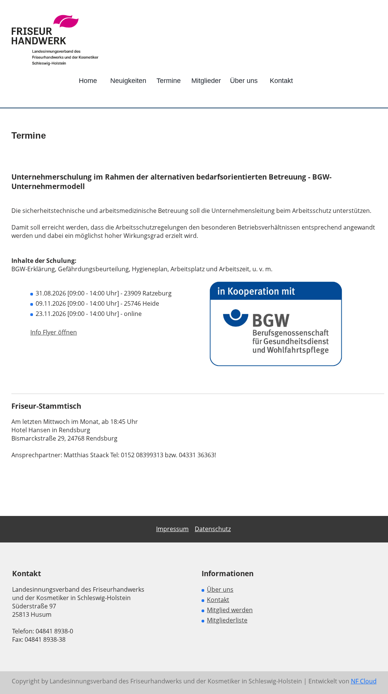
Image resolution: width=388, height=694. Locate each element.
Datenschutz (213, 529)
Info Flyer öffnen (53, 332)
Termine (168, 80)
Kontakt (281, 80)
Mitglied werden (230, 610)
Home (88, 80)
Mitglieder (206, 80)
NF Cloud (364, 681)
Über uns (244, 80)
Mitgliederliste (227, 620)
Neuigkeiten (128, 80)
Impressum (172, 529)
